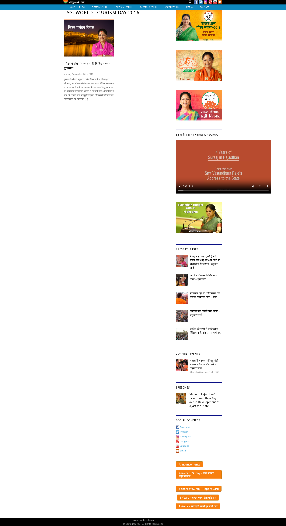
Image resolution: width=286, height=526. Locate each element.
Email (182, 450)
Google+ (184, 441)
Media (189, 7)
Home (72, 7)
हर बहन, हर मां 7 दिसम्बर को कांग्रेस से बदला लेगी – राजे (205, 295)
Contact (205, 7)
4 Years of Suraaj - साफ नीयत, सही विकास (196, 474)
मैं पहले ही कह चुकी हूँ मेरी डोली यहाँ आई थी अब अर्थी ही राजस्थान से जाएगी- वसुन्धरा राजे (205, 262)
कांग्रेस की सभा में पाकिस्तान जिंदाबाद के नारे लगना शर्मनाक (205, 331)
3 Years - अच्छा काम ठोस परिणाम (198, 497)
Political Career (124, 7)
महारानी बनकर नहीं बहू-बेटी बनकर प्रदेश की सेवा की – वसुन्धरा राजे (204, 364)
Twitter (183, 431)
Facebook (184, 427)
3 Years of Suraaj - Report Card (199, 489)
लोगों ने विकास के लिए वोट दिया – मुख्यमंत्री (203, 277)
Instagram (185, 436)
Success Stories (149, 7)
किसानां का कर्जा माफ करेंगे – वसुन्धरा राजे (205, 313)
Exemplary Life (99, 7)
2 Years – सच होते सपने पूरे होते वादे (198, 506)
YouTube (184, 445)
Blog (82, 7)
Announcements (189, 464)
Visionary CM (172, 7)
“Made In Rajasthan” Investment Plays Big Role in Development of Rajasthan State (204, 400)
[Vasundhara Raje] (73, 2)
